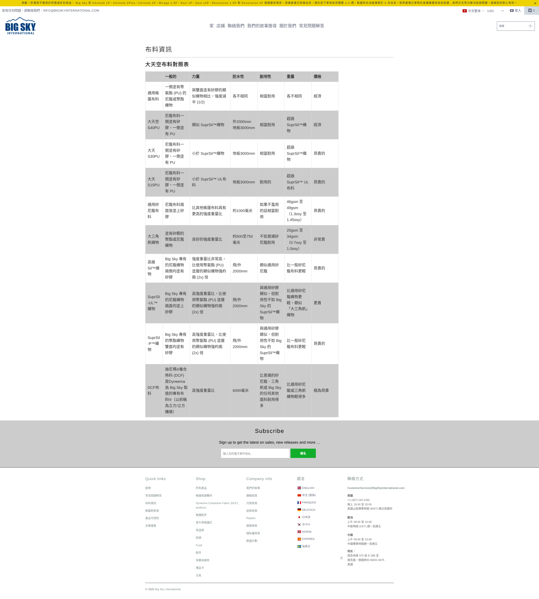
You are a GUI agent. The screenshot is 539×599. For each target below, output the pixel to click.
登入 (518, 10)
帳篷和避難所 (204, 495)
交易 (198, 575)
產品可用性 (152, 518)
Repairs (251, 518)
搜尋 (148, 488)
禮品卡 (200, 567)
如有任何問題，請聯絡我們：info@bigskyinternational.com (50, 10)
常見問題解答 (153, 495)
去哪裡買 (150, 525)
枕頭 (198, 537)
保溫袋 (200, 530)
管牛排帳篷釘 (204, 522)
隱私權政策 (253, 533)
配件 (198, 552)
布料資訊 (150, 503)
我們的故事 (253, 488)
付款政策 (251, 503)
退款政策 (251, 510)
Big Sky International (167, 589)
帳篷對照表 (152, 510)
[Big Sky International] (20, 26)
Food (199, 545)
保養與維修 (202, 560)
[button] (473, 11)
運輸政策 (251, 495)
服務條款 (251, 525)
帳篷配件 (201, 514)
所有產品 (201, 488)
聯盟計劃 (251, 540)
